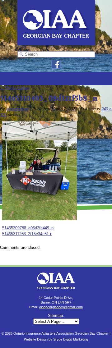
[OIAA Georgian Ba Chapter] (56, 48)
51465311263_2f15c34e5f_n (27, 233)
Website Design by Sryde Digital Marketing (56, 339)
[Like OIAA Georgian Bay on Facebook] (56, 67)
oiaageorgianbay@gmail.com (61, 307)
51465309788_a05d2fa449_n (28, 228)
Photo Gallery (15, 88)
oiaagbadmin (17, 109)
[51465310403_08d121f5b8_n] (39, 219)
